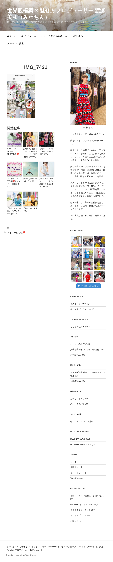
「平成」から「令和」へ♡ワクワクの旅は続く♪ (14, 211)
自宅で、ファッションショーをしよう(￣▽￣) (46, 151)
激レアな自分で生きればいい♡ (30, 180)
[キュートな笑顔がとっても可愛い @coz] (76, 264)
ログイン (74, 462)
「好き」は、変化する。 (30, 209)
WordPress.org (77, 478)
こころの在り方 (77, 326)
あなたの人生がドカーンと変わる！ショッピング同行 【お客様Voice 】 (30, 153)
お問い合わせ (78, 36)
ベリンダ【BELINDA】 (52, 36)
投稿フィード (76, 467)
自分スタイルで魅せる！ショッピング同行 (26, 546)
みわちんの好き (77, 404)
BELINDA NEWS (77, 439)
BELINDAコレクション (80, 444)
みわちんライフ (77, 398)
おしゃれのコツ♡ (78, 344)
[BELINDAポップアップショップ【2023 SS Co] (88, 264)
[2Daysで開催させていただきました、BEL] (99, 253)
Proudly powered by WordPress (21, 555)
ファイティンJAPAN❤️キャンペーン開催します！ (13, 183)
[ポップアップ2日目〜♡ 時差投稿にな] (88, 253)
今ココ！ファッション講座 (82, 510)
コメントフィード (78, 473)
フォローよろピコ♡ (90, 286)
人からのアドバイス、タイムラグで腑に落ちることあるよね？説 (46, 183)
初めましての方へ (78, 304)
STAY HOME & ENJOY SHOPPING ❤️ (13, 151)
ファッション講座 (15, 43)
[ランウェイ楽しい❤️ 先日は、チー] (99, 276)
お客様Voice (76, 355)
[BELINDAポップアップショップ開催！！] (76, 241)
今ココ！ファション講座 (81, 421)
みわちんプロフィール (80, 309)
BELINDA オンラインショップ (84, 504)
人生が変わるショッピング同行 (84, 349)
